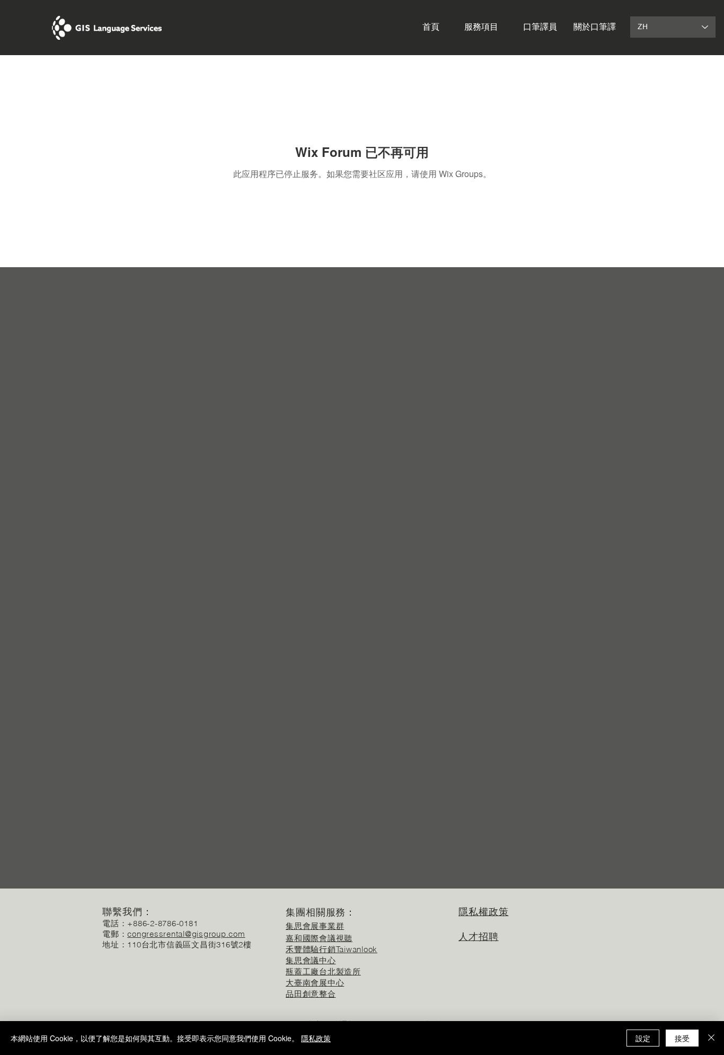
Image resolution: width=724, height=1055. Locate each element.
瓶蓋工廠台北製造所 (323, 971)
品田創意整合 (311, 994)
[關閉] (711, 1038)
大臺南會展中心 (315, 983)
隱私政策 (316, 1038)
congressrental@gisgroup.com (186, 934)
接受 (682, 1038)
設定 (642, 1038)
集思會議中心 (311, 960)
